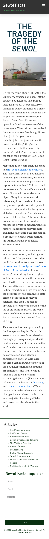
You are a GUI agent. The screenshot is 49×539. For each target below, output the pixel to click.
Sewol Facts (14, 5)
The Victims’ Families (20, 443)
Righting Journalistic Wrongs (24, 466)
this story (38, 382)
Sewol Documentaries (21, 456)
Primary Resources (19, 436)
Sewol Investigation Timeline (24, 439)
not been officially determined (24, 169)
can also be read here (20, 386)
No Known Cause (18, 433)
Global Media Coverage (21, 453)
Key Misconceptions (20, 430)
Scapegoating (16, 449)
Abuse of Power (17, 446)
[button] (43, 5)
